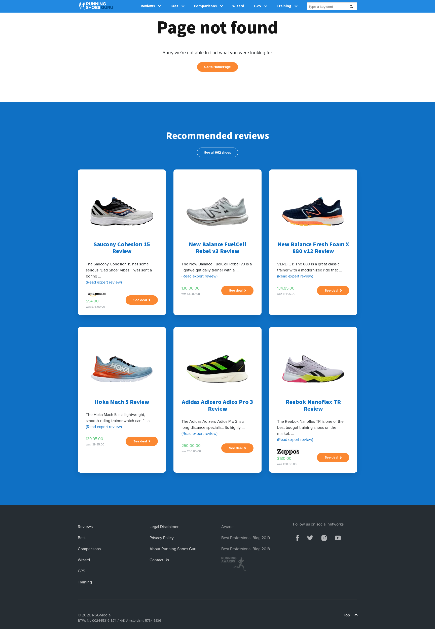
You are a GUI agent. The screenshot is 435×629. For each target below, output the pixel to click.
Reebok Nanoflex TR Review (313, 405)
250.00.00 (191, 445)
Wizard (238, 6)
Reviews (148, 6)
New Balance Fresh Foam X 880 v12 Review (313, 248)
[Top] (356, 615)
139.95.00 (94, 438)
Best (174, 6)
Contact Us (159, 560)
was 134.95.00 (286, 294)
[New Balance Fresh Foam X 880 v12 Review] (313, 211)
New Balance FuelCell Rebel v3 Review (217, 248)
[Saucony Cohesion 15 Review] (122, 211)
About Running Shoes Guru (174, 548)
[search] (351, 7)
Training (284, 6)
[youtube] (338, 537)
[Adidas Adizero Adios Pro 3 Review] (218, 369)
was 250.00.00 (191, 451)
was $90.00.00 (287, 464)
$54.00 (92, 301)
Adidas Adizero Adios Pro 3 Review (217, 405)
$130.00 (284, 458)
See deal (140, 299)
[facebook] (297, 537)
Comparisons (205, 6)
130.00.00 (191, 288)
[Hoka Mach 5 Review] (122, 369)
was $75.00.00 (95, 307)
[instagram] (324, 537)
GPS (257, 6)
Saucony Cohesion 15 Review (122, 248)
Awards (227, 526)
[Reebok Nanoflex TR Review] (313, 369)
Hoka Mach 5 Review (121, 402)
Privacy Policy (162, 537)
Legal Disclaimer (164, 526)
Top (347, 615)
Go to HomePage (217, 66)
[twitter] (310, 537)
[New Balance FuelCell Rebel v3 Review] (218, 211)
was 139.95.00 (95, 444)
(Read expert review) (104, 282)
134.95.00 (286, 288)
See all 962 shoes (217, 152)
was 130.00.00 (191, 294)
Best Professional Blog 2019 (245, 537)
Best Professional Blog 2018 (245, 548)
